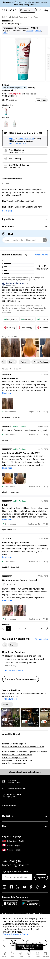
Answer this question (14, 670)
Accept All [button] (36, 943)
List (44, 100)
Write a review (41, 254)
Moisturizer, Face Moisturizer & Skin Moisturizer (23, 746)
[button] (22, 932)
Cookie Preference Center (15, 934)
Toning (5, 32)
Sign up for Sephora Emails (15, 871)
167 (42, 628)
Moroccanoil (8, 21)
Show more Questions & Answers (20, 679)
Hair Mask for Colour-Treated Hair (17, 754)
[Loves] (40, 10)
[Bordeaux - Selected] (6, 111)
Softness (38, 30)
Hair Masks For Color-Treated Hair (17, 760)
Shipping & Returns (17, 143)
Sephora (22, 743)
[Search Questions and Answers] (4, 644)
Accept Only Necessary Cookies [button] (14, 942)
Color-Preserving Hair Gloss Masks (31, 751)
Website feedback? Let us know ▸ (25, 771)
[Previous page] (3, 628)
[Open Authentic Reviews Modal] (27, 284)
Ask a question (23, 28)
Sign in (12, 138)
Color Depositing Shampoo (14, 763)
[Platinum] (15, 124)
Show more (7, 210)
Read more (7, 393)
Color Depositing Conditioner (15, 757)
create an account (26, 138)
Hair (3, 17)
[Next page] (47, 628)
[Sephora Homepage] (9, 10)
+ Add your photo (9, 699)
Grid (38, 100)
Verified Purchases (41, 362)
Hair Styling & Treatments (17, 17)
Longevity (29, 30)
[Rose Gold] (6, 124)
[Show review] (10, 347)
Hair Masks (34, 17)
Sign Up (41, 877)
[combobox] (28, 10)
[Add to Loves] (46, 96)
